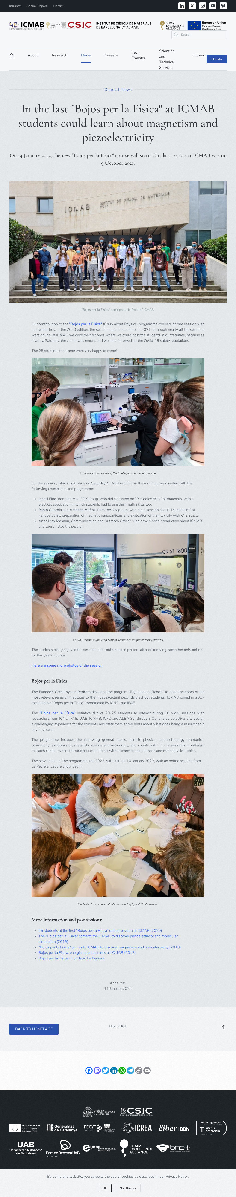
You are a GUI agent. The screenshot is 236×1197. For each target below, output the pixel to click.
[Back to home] (118, 25)
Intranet (15, 6)
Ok (105, 1188)
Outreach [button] (199, 55)
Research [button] (59, 55)
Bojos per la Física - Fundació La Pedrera (71, 958)
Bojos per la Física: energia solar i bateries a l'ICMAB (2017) (87, 952)
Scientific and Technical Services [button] (167, 59)
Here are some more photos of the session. (68, 665)
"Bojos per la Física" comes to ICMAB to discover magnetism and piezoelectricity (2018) (109, 947)
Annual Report (36, 6)
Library (58, 6)
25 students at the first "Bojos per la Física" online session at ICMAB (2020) (100, 930)
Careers (111, 55)
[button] (223, 1027)
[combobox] (199, 34)
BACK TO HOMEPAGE (34, 1029)
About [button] (33, 55)
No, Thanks (128, 1188)
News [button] (86, 55)
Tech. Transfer (138, 55)
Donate (217, 59)
